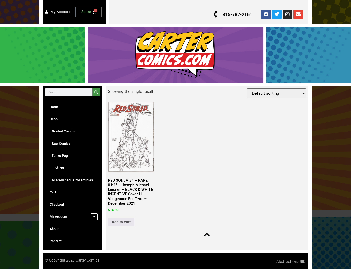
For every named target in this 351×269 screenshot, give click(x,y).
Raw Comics (60, 143)
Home (54, 107)
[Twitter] (277, 14)
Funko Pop (59, 156)
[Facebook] (266, 14)
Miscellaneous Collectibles (71, 180)
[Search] (96, 92)
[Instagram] (287, 14)
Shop (54, 119)
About (54, 229)
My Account (58, 217)
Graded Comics (62, 131)
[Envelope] (298, 14)
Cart (53, 192)
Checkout (57, 204)
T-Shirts (57, 168)
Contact (56, 241)
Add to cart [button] (121, 222)
